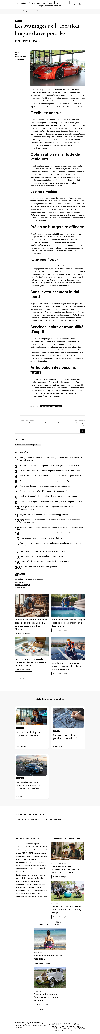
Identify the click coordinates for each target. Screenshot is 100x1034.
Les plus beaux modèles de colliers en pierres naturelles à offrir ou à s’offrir (50, 470)
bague (41, 850)
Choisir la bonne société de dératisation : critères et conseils (44, 491)
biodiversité (35, 856)
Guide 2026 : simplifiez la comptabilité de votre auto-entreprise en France (49, 496)
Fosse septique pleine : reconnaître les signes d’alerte (41, 538)
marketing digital (21, 881)
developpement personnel (26, 862)
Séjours (82, 1029)
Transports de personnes (62, 1030)
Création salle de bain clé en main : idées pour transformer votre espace (48, 533)
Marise (17, 52)
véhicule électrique (35, 896)
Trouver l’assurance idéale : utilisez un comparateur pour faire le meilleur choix (51, 527)
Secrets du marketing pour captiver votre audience (28, 734)
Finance (76, 1023)
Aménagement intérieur (36, 846)
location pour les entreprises (51, 406)
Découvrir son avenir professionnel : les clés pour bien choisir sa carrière (65, 869)
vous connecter (31, 819)
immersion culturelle (32, 875)
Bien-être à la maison (23, 856)
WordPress (18, 1027)
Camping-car (43, 856)
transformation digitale (23, 893)
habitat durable (41, 872)
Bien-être (38, 952)
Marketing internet (74, 1026)
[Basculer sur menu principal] (2, 4)
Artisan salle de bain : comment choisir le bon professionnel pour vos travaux (51, 481)
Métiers (62, 863)
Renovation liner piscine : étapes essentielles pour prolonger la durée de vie (50, 465)
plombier (34, 884)
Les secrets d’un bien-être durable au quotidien (38, 566)
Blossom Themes (31, 1025)
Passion (37, 991)
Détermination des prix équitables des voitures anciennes (46, 997)
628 (57, 922)
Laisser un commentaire (21, 59)
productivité (42, 884)
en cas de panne (73, 206)
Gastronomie (57, 1024)
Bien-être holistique (40, 853)
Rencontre (65, 1029)
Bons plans (75, 1022)
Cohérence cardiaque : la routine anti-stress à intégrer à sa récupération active (51, 501)
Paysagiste (20, 884)
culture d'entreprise (29, 859)
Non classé (71, 1027)
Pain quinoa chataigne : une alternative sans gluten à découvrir (45, 486)
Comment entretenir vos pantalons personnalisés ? (65, 737)
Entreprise (67, 1023)
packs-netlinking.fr (22, 585)
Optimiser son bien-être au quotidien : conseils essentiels (42, 556)
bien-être (27, 853)
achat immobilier (20, 844)
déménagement (41, 865)
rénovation (19, 887)
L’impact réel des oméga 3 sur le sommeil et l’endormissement (44, 561)
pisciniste (28, 884)
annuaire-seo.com (22, 587)
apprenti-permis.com (38, 148)
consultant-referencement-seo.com (29, 579)
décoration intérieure (30, 865)
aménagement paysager (23, 850)
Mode (62, 1027)
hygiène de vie (21, 875)
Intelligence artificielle (32, 878)
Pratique (19, 20)
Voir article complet (23, 633)
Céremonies (56, 1023)
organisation (39, 881)
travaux (27, 896)
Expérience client (22, 869)
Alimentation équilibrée (32, 844)
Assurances (54, 1022)
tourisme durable (43, 890)
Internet (68, 1024)
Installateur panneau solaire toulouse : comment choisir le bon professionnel (50, 476)
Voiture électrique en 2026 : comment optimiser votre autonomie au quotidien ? (29, 785)
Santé (74, 1029)
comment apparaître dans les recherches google (50, 3)
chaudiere (19, 859)
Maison (62, 1026)
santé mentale (28, 887)
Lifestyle (77, 1024)
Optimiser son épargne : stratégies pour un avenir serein (42, 551)
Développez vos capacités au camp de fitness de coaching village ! (66, 909)
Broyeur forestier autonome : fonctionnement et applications (44, 514)
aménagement (20, 847)
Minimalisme (31, 881)
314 (21, 679)
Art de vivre (35, 850)
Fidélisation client (34, 868)
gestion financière (31, 872)
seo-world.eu (20, 582)
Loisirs (54, 863)
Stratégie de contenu (31, 890)
